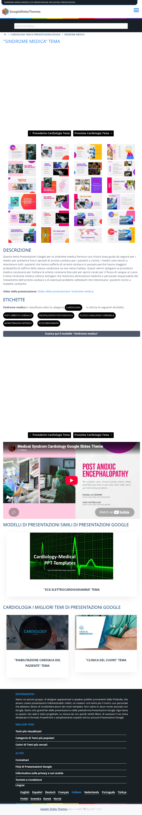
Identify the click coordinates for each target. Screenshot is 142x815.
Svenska (36, 798)
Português (108, 792)
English (24, 792)
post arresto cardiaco (18, 315)
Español (37, 792)
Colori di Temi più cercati (31, 744)
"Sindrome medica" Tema (31, 41)
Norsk (57, 798)
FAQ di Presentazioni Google (34, 766)
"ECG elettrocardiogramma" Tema (72, 590)
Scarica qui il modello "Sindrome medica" (71, 333)
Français (63, 792)
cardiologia (73, 307)
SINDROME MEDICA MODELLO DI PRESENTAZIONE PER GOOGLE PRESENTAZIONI (39, 2)
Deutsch (50, 792)
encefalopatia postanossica (56, 315)
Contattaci (22, 760)
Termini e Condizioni (29, 780)
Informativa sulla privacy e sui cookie (39, 773)
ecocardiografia (49, 323)
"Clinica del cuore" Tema (106, 660)
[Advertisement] (71, 385)
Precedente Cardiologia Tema (51, 133)
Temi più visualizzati (28, 731)
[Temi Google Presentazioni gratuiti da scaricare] (21, 12)
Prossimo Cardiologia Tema (92, 133)
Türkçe (122, 792)
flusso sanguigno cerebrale (97, 315)
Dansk (47, 798)
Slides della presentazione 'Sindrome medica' (66, 291)
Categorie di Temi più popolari (35, 738)
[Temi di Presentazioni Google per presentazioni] (5, 34)
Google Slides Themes (53, 809)
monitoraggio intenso (18, 323)
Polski (24, 798)
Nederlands (91, 792)
